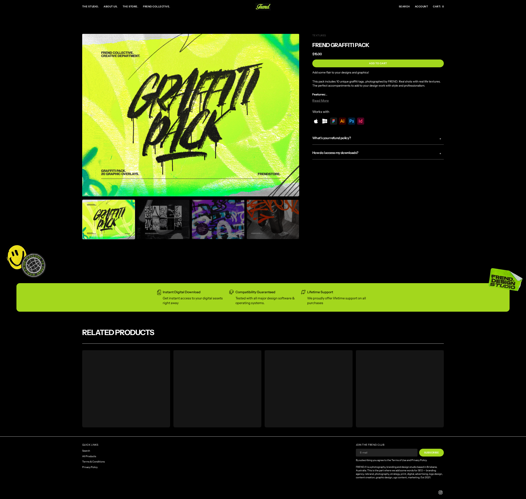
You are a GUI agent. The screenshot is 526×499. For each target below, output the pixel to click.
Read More (320, 100)
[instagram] (440, 492)
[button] (421, 6)
